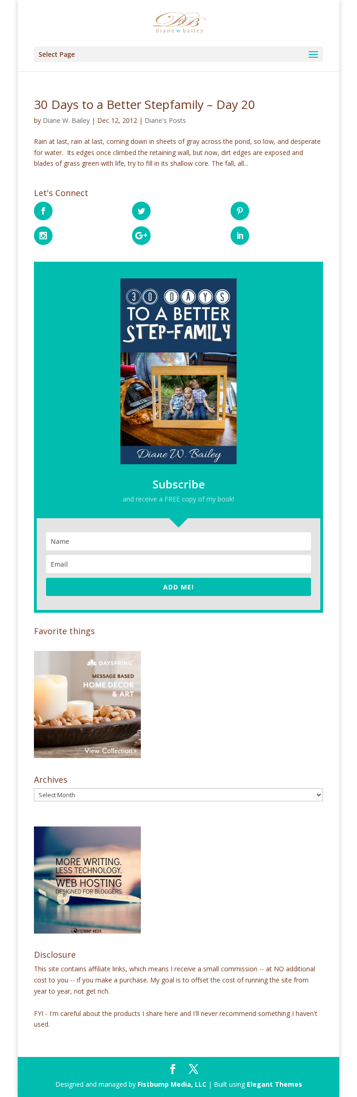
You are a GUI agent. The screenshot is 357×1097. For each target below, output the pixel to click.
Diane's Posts (165, 120)
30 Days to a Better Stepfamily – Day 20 (144, 104)
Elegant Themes (274, 1084)
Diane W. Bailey (66, 120)
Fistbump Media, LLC (172, 1084)
